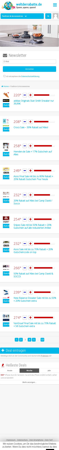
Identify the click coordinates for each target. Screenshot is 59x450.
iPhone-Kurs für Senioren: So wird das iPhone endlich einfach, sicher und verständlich (29, 376)
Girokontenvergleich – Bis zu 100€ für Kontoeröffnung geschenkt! (30, 443)
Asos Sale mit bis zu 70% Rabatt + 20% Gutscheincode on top (33, 251)
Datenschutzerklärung (30, 76)
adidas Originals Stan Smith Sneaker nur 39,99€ (34, 102)
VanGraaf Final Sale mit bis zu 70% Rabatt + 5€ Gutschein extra (35, 325)
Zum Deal (6, 105)
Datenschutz (22, 440)
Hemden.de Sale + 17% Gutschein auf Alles (33, 153)
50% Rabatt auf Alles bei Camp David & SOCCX (33, 275)
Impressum (10, 440)
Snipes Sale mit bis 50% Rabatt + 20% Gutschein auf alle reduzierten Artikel (32, 226)
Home (6, 86)
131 (42, 339)
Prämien (45, 356)
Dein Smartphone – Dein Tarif (41, 440)
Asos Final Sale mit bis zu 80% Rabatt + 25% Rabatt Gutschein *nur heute (33, 178)
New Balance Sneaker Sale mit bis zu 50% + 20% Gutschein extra (35, 299)
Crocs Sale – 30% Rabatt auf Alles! (31, 127)
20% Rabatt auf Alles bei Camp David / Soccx (33, 202)
